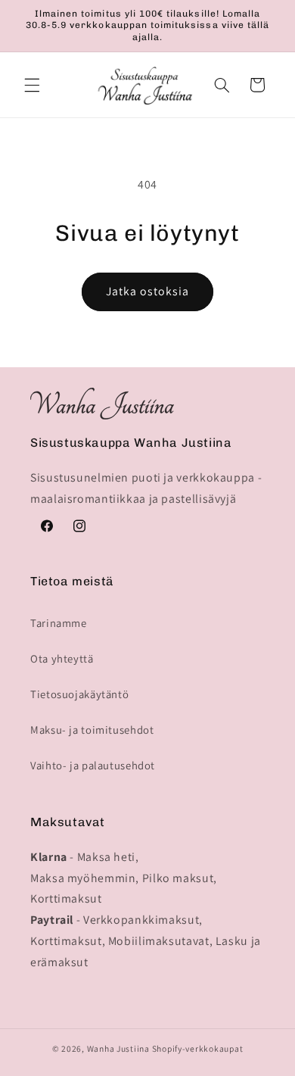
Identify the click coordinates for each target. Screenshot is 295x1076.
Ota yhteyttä (62, 658)
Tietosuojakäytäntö (79, 694)
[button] (31, 84)
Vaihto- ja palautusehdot (92, 765)
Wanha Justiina (118, 1048)
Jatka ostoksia (148, 291)
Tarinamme (58, 623)
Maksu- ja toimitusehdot (92, 729)
